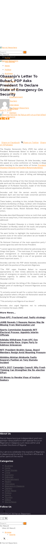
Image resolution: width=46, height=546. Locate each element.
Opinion (12, 113)
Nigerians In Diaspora (14, 486)
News (7, 66)
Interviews (10, 484)
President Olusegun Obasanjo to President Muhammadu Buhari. (23, 166)
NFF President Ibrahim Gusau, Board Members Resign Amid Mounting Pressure (23, 351)
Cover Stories (11, 470)
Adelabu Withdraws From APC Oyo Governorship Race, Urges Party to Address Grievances (19, 342)
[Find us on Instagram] (8, 118)
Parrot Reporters (21, 108)
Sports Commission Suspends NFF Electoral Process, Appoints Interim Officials (19, 332)
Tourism (8, 497)
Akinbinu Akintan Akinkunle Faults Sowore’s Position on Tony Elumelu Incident (19, 360)
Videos (8, 500)
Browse (8, 532)
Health (8, 482)
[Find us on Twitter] (4, 118)
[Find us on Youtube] (7, 118)
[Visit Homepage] (8, 47)
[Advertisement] (23, 23)
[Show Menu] (0, 63)
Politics (8, 69)
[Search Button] (24, 52)
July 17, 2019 (5, 110)
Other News (10, 491)
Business (9, 73)
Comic (7, 468)
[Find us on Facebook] (1, 118)
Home (7, 58)
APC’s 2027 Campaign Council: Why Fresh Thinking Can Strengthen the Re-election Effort (22, 370)
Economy (9, 475)
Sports (8, 495)
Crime (7, 472)
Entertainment (16, 97)
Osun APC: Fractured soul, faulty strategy (22, 317)
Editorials (9, 477)
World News (10, 502)
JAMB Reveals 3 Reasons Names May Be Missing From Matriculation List (22, 323)
